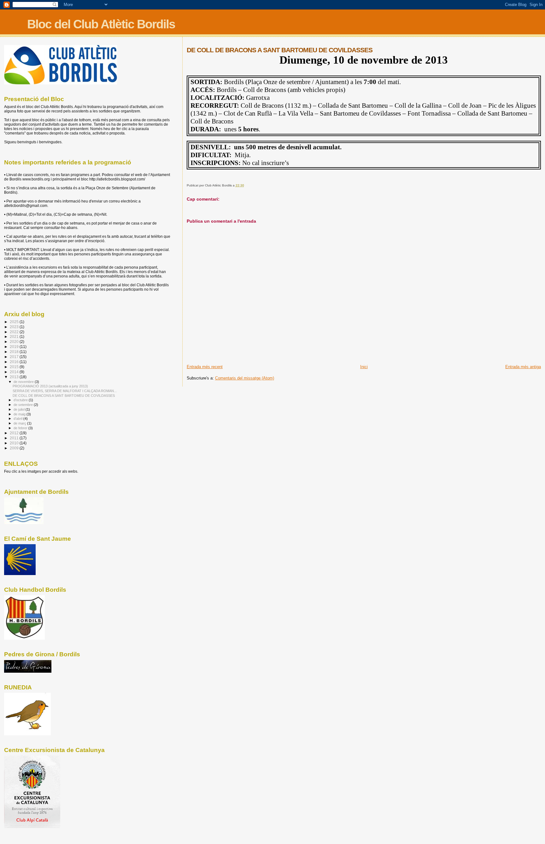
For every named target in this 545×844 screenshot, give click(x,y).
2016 (15, 362)
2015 (15, 367)
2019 (15, 347)
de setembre (24, 405)
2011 (15, 438)
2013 (15, 377)
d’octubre (21, 400)
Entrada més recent (205, 366)
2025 (15, 322)
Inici (364, 366)
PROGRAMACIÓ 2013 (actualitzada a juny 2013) (50, 386)
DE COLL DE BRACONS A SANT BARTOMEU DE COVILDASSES (64, 395)
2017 (15, 357)
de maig (20, 414)
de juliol (20, 409)
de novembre (24, 382)
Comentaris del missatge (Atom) (244, 378)
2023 (15, 327)
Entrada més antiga (523, 366)
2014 (15, 372)
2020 (15, 341)
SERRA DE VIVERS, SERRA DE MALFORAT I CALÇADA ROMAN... (65, 391)
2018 (15, 352)
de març (20, 423)
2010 (15, 443)
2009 (15, 448)
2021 (15, 336)
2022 (15, 332)
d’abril (18, 418)
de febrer (21, 428)
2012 (15, 433)
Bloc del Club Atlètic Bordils (101, 24)
